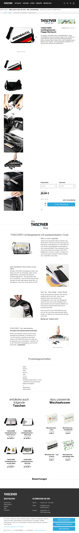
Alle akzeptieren (64, 520)
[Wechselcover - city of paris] (52, 445)
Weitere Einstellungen (40, 530)
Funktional (30, 530)
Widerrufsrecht (8, 504)
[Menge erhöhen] (45, 203)
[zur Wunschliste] (67, 3)
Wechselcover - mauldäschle (68, 429)
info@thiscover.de (45, 505)
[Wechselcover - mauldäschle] (68, 418)
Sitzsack (18, 3)
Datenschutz (7, 502)
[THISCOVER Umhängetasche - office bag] (27, 421)
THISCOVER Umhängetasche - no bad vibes (11, 461)
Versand (6, 506)
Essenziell (8, 530)
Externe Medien (19, 530)
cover (32, 3)
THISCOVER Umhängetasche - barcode (27, 461)
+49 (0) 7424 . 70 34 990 (46, 502)
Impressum (7, 510)
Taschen (25, 3)
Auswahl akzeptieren (64, 524)
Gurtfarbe (62, 182)
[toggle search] (64, 3)
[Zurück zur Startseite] (8, 3)
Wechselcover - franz (51, 429)
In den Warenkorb (61, 204)
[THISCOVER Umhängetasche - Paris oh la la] (11, 421)
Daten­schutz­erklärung (11, 527)
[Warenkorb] (74, 3)
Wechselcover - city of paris (51, 455)
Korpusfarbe (44, 182)
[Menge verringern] (45, 205)
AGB (5, 508)
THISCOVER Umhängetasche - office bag (27, 433)
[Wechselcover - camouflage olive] (68, 445)
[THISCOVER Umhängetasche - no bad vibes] (11, 450)
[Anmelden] (71, 3)
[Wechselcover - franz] (52, 418)
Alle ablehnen (64, 529)
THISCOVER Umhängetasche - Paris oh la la (11, 433)
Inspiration (47, 3)
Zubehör (39, 3)
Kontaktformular (44, 507)
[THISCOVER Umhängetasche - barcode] (27, 450)
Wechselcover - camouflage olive (68, 455)
